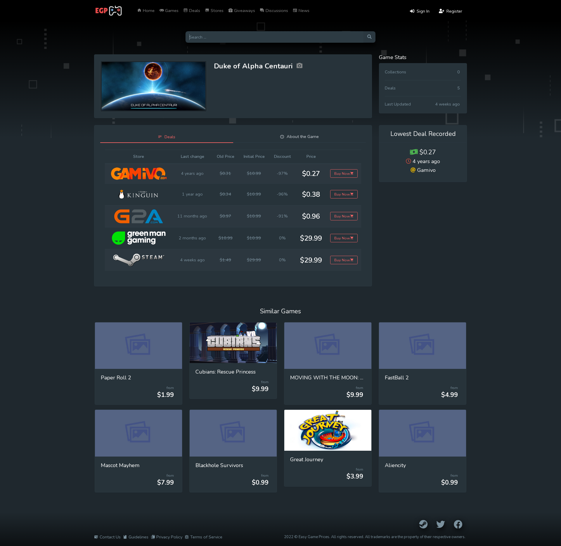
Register (453, 11)
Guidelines (138, 537)
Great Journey (306, 459)
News (303, 10)
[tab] (166, 137)
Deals (194, 10)
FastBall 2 (397, 377)
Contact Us (110, 537)
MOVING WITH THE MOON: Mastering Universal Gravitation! (363, 377)
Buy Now (342, 173)
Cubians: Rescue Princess (225, 371)
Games (171, 10)
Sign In (422, 11)
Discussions (276, 10)
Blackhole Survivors (219, 465)
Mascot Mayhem (120, 465)
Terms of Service (206, 537)
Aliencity (395, 465)
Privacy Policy (169, 537)
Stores (216, 10)
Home (148, 10)
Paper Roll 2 (116, 377)
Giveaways (244, 10)
